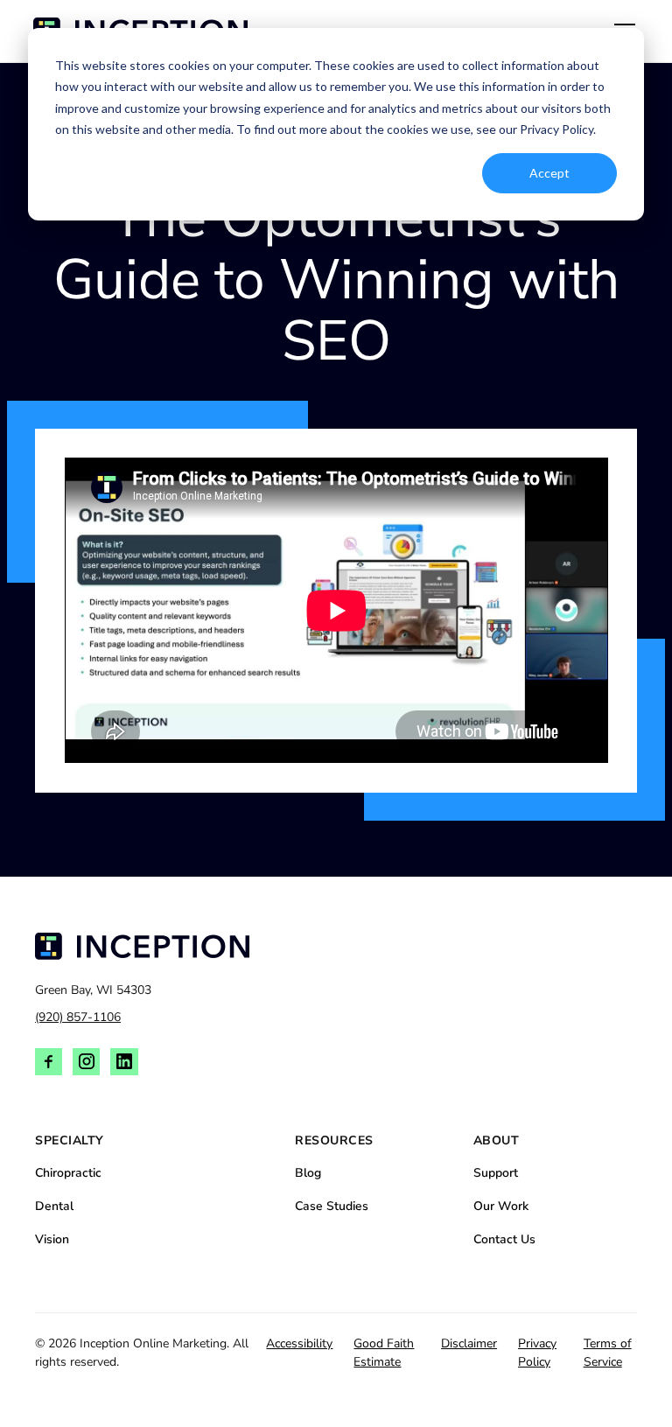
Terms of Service (608, 1352)
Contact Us (504, 1239)
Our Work (500, 1206)
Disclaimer (469, 1343)
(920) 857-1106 (78, 1017)
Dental (54, 1206)
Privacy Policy (537, 1352)
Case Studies (331, 1206)
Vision (52, 1239)
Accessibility (299, 1343)
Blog (308, 1173)
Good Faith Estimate (384, 1352)
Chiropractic (68, 1173)
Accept (549, 172)
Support (495, 1173)
